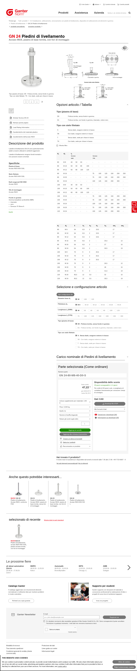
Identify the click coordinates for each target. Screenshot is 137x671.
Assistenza (81, 12)
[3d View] (124, 48)
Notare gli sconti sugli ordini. (69, 419)
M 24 (119, 305)
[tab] (26, 101)
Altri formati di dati (100, 409)
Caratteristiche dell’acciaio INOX (24, 137)
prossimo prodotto (34, 26)
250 (114, 316)
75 (78, 316)
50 (85, 310)
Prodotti (63, 12)
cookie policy (62, 666)
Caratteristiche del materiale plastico (25, 132)
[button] (85, 4)
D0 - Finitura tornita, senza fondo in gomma (93, 324)
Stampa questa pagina (20, 123)
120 (92, 299)
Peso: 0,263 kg (65, 407)
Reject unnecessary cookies (124, 667)
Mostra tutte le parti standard (54, 520)
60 (91, 310)
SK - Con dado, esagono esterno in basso (92, 339)
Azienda (99, 12)
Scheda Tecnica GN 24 (20, 118)
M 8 (79, 305)
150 (100, 316)
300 (122, 316)
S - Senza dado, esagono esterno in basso (93, 335)
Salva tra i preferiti (69, 442)
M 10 (86, 305)
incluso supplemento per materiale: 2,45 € (73, 402)
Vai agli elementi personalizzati (67, 463)
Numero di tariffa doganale (69, 415)
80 (78, 299)
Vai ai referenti (83, 463)
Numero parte (63, 372)
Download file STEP (111, 403)
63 (98, 310)
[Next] (42, 102)
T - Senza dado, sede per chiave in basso (92, 343)
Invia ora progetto (102, 601)
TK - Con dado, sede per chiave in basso (91, 347)
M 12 (95, 305)
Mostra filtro (63, 145)
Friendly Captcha (72, 632)
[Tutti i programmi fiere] (129, 567)
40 (78, 310)
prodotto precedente (17, 26)
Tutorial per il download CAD (107, 414)
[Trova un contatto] (134, 204)
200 (107, 316)
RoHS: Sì (63, 411)
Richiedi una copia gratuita (21, 601)
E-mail (45, 614)
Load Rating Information (21, 127)
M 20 (111, 305)
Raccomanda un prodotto (71, 446)
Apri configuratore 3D (65, 294)
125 (118, 310)
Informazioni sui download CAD (108, 417)
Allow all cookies (124, 662)
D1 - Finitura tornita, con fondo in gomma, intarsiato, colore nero (99, 328)
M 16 (103, 305)
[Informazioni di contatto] (134, 210)
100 (85, 299)
